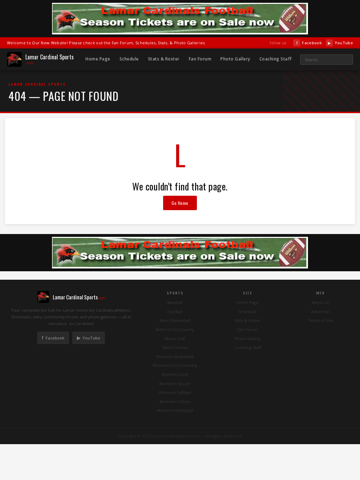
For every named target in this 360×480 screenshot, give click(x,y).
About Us (320, 302)
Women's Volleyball (175, 410)
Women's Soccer (175, 383)
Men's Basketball (175, 320)
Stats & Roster (164, 59)
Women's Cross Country (175, 365)
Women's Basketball (175, 356)
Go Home (180, 203)
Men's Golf (175, 338)
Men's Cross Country (175, 329)
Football (174, 311)
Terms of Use (320, 320)
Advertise (320, 311)
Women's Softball (175, 392)
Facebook (308, 42)
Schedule (129, 59)
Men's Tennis (175, 347)
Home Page (97, 59)
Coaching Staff (275, 59)
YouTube (340, 42)
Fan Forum (200, 59)
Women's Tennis (175, 401)
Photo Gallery (235, 59)
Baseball (175, 302)
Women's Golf (175, 374)
